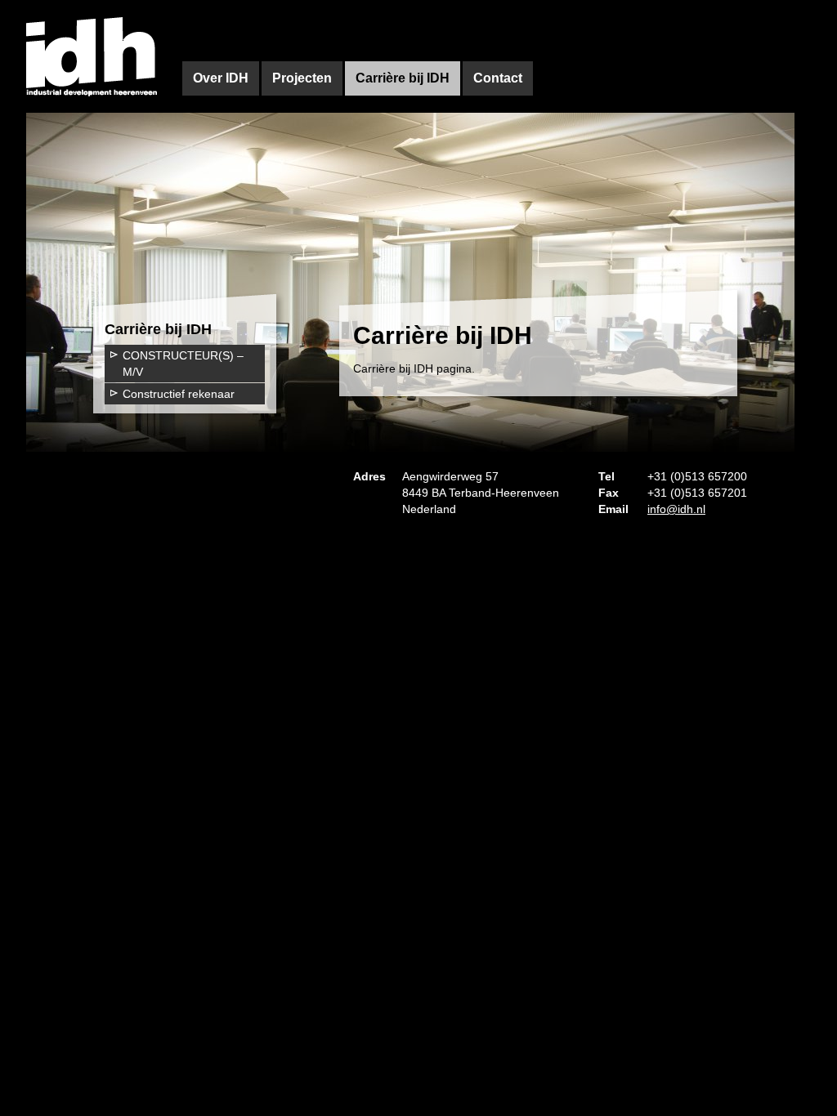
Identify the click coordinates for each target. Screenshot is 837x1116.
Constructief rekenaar (179, 393)
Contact (497, 78)
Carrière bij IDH (403, 78)
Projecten (302, 78)
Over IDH (220, 78)
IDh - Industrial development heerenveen (92, 56)
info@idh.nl (676, 509)
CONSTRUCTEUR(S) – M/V (183, 363)
